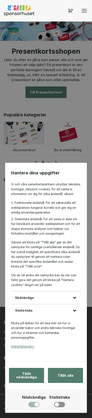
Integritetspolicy (22, 346)
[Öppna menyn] (84, 11)
